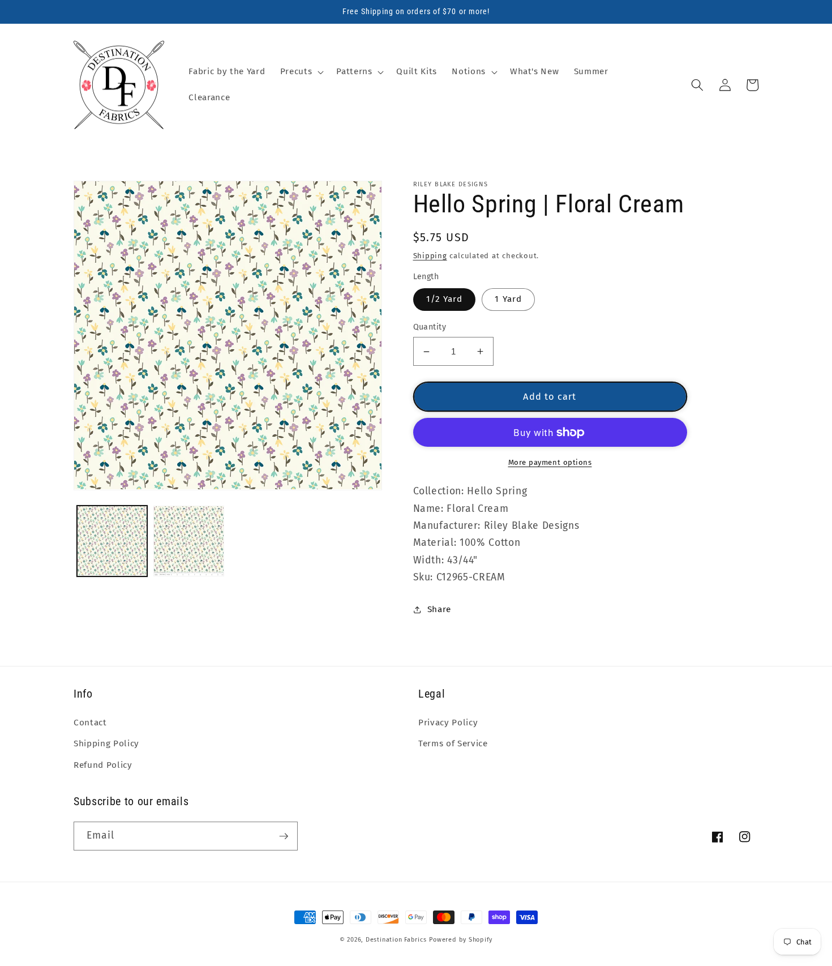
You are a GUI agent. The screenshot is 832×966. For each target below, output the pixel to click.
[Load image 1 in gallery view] (112, 541)
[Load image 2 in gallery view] (188, 541)
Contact (90, 722)
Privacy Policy (448, 722)
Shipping (430, 255)
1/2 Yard (444, 299)
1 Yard (508, 299)
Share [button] (439, 609)
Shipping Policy (106, 743)
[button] (301, 72)
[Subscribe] (283, 836)
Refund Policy (103, 765)
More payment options (550, 462)
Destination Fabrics (396, 939)
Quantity (430, 327)
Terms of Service (453, 743)
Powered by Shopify (460, 939)
